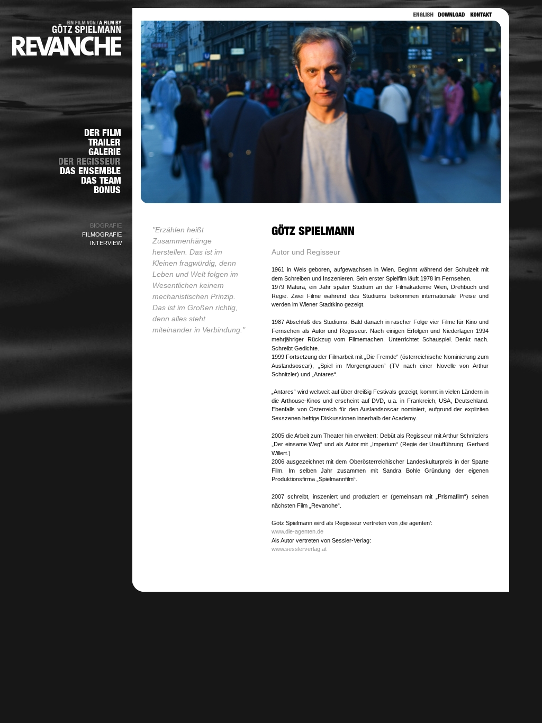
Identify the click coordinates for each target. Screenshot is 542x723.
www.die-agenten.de (297, 531)
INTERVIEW (106, 243)
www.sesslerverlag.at (299, 549)
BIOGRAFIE (106, 225)
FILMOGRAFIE (102, 234)
